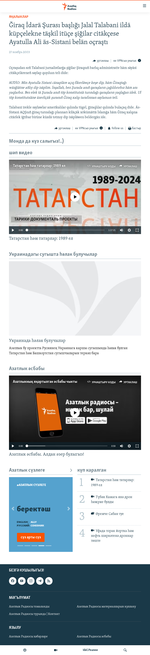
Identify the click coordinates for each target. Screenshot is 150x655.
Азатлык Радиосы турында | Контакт (34, 614)
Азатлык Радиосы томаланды (29, 606)
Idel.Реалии (90, 650)
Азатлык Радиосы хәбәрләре (28, 636)
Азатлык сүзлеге (27, 470)
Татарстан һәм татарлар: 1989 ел (39, 166)
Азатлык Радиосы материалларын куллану (106, 606)
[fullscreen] (137, 230)
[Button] (101, 60)
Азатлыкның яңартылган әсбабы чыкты (45, 382)
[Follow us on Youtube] (21, 581)
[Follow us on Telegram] (40, 581)
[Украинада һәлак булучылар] (75, 298)
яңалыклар (18, 17)
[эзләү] (125, 650)
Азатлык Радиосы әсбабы (94, 636)
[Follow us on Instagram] (31, 581)
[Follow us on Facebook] (12, 581)
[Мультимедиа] (56, 650)
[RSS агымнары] (49, 581)
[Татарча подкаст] (25, 650)
